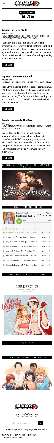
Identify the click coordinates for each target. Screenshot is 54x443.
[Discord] (36, 415)
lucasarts (40, 126)
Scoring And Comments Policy (13, 437)
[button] (40, 423)
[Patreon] (31, 415)
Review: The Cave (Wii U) (14, 30)
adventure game (9, 36)
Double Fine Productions (26, 126)
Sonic (42, 82)
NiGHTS (22, 82)
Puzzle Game (8, 38)
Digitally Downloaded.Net (40, 429)
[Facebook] (18, 415)
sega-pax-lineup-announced (17, 76)
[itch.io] (27, 415)
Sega (36, 82)
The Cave (24, 38)
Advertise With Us (7, 435)
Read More (8, 64)
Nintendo (35, 36)
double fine (20, 36)
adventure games (9, 126)
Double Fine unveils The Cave (17, 120)
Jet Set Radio (14, 82)
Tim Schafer (33, 38)
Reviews (17, 38)
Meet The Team (20, 435)
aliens (5, 82)
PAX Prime (30, 82)
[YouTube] (23, 415)
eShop (28, 36)
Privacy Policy (31, 435)
